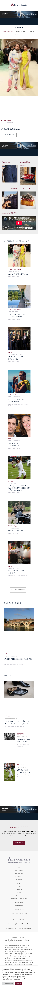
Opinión (11, 439)
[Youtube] (21, 923)
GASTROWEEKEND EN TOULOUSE (18, 659)
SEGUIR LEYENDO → (8, 135)
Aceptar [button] (18, 983)
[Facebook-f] (27, 923)
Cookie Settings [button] (8, 983)
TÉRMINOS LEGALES (19, 909)
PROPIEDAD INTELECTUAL (19, 913)
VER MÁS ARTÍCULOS (18, 590)
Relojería (12, 395)
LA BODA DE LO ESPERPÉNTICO (14, 444)
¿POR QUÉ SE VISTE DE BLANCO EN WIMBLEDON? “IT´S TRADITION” (19, 488)
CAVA (19, 883)
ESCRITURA (19, 873)
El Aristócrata (6, 120)
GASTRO (19, 880)
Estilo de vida (19, 35)
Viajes (6, 653)
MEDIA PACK (19, 902)
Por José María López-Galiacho (13, 664)
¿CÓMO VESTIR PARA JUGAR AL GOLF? (23, 741)
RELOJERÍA (19, 870)
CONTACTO (19, 906)
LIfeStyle (11, 526)
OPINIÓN (19, 889)
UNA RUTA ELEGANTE (17, 530)
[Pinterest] (15, 923)
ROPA (19, 867)
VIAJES (19, 886)
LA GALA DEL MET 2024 (10, 129)
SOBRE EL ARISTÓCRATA (19, 899)
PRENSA (19, 896)
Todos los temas (8, 31)
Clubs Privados (21, 31)
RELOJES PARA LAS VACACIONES (16, 400)
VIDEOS (19, 892)
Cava (10, 352)
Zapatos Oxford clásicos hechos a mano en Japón (17, 722)
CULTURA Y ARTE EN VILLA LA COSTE (17, 315)
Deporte (31, 31)
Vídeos (7, 716)
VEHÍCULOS (19, 877)
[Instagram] (9, 923)
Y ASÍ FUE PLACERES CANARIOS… (17, 358)
